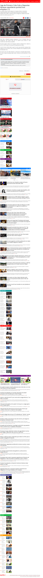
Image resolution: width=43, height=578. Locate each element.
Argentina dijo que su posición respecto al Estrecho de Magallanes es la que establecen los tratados (13, 469)
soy (2, 187)
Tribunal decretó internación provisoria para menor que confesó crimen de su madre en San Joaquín (13, 409)
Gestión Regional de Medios (14, 575)
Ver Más (6, 513)
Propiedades (35, 576)
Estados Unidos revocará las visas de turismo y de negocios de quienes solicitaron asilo (14, 419)
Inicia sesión (17, 65)
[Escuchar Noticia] (12, 14)
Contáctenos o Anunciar (22, 575)
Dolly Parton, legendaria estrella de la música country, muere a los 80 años (15, 445)
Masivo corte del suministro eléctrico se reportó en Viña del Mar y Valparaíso (2, 349)
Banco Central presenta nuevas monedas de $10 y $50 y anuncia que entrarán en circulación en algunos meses (18, 249)
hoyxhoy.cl (38, 576)
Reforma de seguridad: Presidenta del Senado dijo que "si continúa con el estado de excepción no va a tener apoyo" (18, 221)
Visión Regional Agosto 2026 (3, 549)
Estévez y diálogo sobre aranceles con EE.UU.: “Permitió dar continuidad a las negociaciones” (18, 270)
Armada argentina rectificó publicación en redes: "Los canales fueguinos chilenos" (18, 241)
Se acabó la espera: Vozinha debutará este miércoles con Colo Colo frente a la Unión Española (15, 387)
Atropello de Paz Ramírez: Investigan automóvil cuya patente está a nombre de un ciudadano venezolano (14, 426)
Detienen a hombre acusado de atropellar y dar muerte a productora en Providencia (18, 190)
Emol (21, 576)
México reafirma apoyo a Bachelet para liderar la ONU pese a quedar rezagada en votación (15, 437)
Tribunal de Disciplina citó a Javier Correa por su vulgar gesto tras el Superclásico (15, 404)
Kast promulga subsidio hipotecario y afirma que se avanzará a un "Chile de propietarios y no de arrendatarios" (18, 257)
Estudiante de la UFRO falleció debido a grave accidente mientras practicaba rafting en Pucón (18, 197)
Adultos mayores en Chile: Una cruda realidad (3, 553)
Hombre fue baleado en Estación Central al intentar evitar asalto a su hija (14, 463)
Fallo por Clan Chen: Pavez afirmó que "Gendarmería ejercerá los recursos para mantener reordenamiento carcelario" (17, 214)
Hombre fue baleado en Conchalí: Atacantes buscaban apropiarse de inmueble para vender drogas (13, 393)
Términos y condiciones (29, 575)
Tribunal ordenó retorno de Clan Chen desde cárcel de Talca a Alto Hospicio (17, 235)
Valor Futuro (24, 576)
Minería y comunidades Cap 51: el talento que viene (4, 546)
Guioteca (27, 576)
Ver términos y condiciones (15, 93)
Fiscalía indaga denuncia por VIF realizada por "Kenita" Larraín (15, 414)
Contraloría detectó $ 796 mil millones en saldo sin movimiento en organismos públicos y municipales (18, 206)
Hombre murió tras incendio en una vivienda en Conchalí (2, 162)
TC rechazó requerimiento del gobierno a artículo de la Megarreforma (13, 451)
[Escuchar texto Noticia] (29, 56)
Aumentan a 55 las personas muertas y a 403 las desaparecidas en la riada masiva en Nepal (18, 263)
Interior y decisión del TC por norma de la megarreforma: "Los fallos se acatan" (15, 398)
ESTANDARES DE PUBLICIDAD (36, 575)
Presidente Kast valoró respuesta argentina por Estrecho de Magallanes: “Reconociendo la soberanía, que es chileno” (14, 458)
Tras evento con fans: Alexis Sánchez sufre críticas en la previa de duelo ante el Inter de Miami (17, 279)
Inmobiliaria (31, 576)
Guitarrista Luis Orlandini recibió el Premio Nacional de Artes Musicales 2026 (17, 183)
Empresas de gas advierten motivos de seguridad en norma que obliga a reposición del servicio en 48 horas (14, 431)
